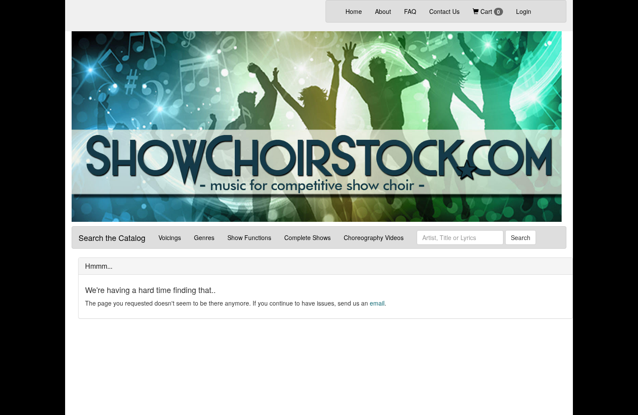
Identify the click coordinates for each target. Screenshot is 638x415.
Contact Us (444, 11)
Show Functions (249, 237)
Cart (489, 11)
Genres (204, 237)
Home (356, 11)
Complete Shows (307, 237)
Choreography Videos (374, 237)
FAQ (410, 11)
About (383, 11)
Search (520, 237)
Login (523, 11)
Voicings (169, 237)
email (377, 303)
